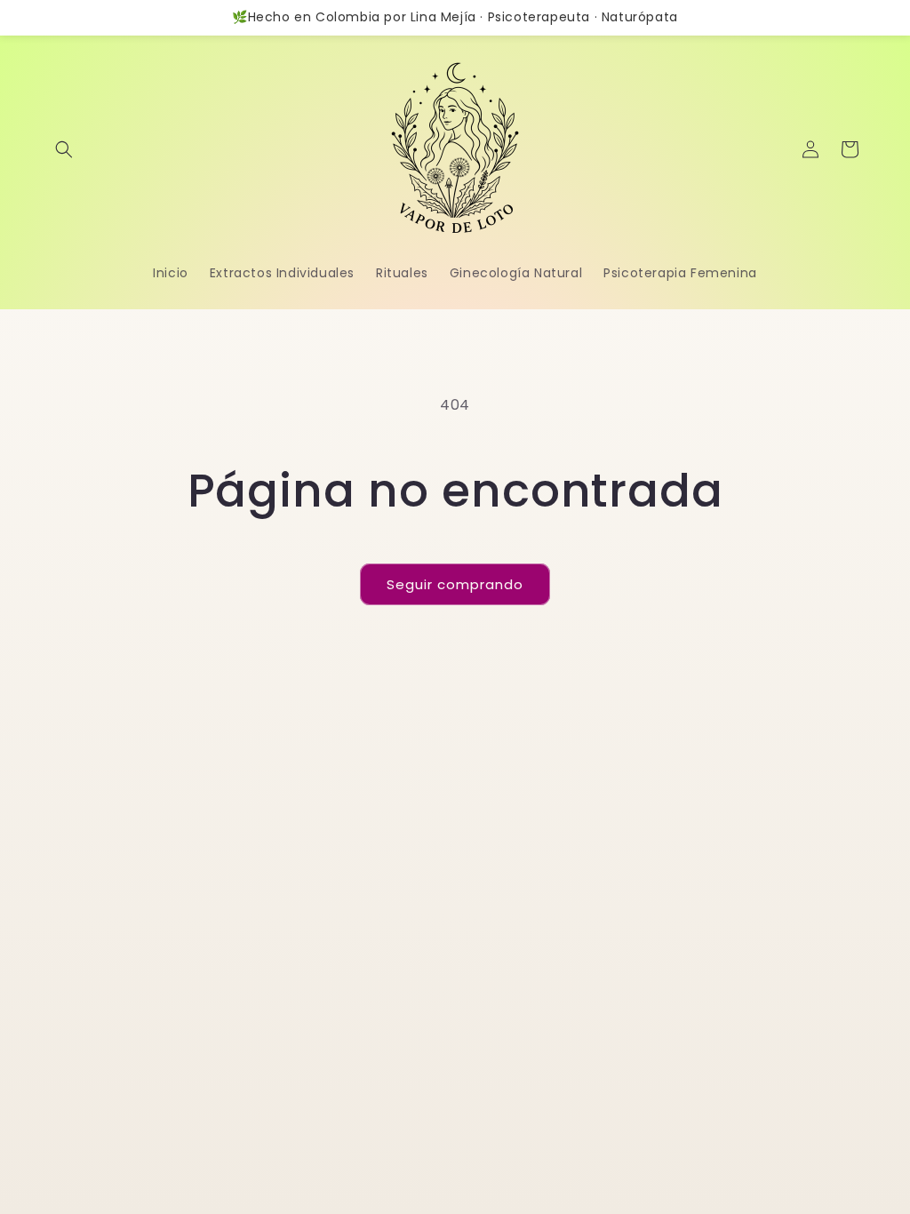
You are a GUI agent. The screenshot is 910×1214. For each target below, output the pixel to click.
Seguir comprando (455, 584)
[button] (64, 149)
